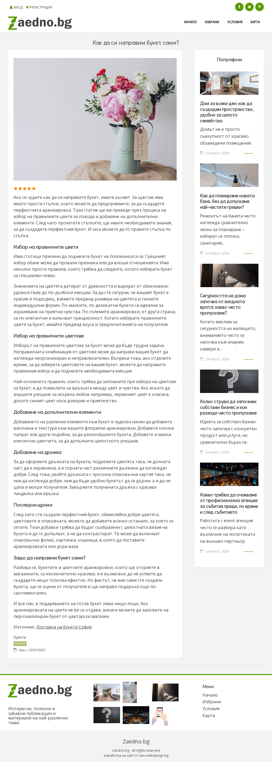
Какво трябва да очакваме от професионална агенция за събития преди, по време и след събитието (229, 503)
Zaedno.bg (136, 741)
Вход (18, 7)
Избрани (212, 22)
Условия (235, 22)
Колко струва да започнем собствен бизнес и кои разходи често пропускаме (228, 407)
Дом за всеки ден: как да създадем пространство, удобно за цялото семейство (227, 112)
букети (20, 637)
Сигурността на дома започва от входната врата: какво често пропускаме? (223, 304)
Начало (190, 22)
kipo (22, 650)
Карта (255, 22)
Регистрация (41, 7)
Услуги (20, 644)
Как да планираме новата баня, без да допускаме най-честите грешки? (227, 201)
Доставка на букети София (64, 627)
